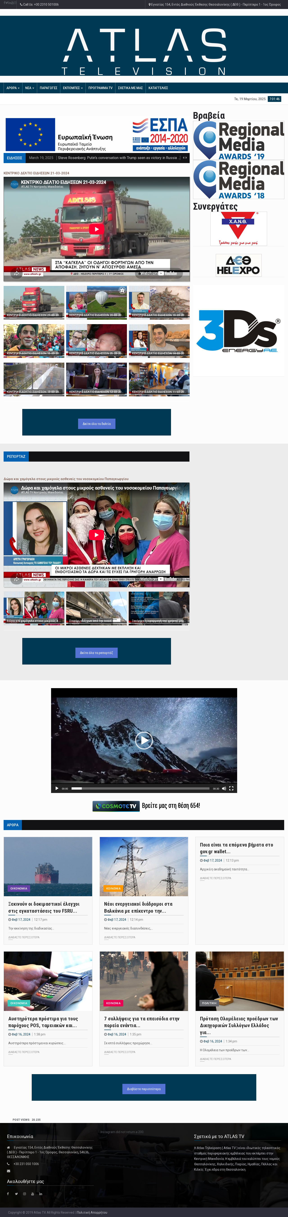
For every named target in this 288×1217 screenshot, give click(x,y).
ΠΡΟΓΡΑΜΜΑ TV (100, 88)
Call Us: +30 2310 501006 (40, 4)
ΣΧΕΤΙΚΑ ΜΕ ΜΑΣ (130, 88)
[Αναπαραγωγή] (57, 788)
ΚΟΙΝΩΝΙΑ (113, 888)
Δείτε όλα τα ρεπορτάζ (96, 653)
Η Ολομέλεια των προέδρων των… (224, 1050)
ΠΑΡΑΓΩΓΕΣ (48, 88)
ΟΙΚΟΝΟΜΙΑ (18, 888)
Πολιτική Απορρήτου (92, 1212)
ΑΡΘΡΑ (12, 88)
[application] (144, 740)
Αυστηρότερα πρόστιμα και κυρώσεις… (36, 1043)
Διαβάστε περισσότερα (144, 1089)
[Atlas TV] (144, 51)
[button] (144, 741)
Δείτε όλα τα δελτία (97, 424)
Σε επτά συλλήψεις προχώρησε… (128, 1043)
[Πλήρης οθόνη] (231, 788)
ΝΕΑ (28, 88)
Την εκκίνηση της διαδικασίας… (31, 928)
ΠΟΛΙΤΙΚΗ (209, 1003)
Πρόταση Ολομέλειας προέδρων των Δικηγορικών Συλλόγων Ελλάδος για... (239, 1025)
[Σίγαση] (224, 788)
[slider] (140, 788)
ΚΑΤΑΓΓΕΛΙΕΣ (158, 88)
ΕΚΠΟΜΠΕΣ (72, 88)
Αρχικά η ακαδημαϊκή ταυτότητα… (224, 869)
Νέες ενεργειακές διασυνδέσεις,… (128, 928)
